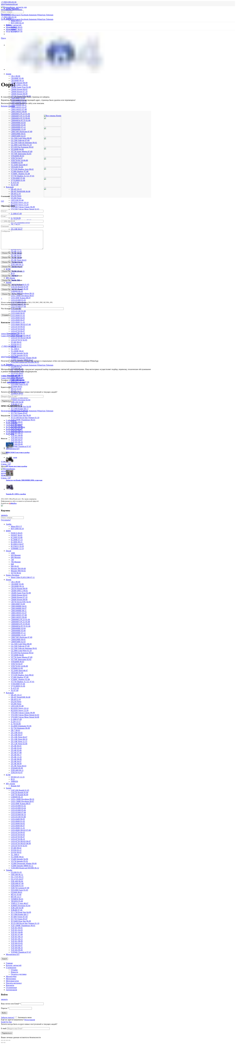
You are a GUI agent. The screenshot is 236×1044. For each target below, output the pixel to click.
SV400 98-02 (16, 342)
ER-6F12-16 (16, 194)
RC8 (13, 273)
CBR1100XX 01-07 (19, 107)
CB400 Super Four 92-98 (21, 87)
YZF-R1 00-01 (17, 928)
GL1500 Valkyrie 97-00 (20, 140)
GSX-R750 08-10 (18, 839)
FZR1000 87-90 (17, 883)
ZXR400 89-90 (17, 768)
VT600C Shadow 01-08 (20, 174)
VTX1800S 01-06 (18, 180)
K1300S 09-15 (16, 542)
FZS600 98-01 (16, 386)
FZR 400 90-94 (17, 881)
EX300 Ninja (16, 198)
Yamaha (9, 870)
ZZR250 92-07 (17, 772)
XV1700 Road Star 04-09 (21, 912)
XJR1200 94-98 (17, 402)
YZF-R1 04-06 (17, 932)
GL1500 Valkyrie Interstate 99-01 (24, 143)
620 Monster (16, 555)
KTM (8, 269)
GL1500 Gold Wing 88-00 (21, 138)
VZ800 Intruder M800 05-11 (22, 866)
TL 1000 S (15, 349)
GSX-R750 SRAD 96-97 (21, 841)
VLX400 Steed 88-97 (19, 165)
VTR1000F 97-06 (18, 178)
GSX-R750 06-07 (18, 331)
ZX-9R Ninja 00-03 (18, 260)
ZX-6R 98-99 (16, 759)
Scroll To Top (6, 1022)
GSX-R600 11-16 (18, 322)
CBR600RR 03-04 (18, 123)
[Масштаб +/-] (9, 1040)
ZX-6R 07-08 (16, 753)
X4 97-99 (14, 185)
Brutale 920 (15, 786)
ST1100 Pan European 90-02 (22, 147)
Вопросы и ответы (14, 429)
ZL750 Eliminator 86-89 (20, 728)
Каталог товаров (8, 106)
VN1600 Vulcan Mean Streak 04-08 (25, 717)
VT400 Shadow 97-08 (19, 171)
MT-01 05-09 (16, 389)
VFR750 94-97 (17, 158)
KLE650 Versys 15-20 (19, 205)
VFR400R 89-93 (17, 156)
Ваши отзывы (11, 423)
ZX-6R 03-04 (16, 748)
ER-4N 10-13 (16, 189)
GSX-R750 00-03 (18, 327)
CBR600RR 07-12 (18, 127)
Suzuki (8, 282)
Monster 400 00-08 (18, 568)
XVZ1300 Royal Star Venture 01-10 (25, 418)
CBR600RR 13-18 (18, 129)
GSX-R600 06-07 (18, 320)
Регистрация (29, 1020)
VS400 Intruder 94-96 (19, 353)
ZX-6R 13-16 (16, 251)
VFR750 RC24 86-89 (19, 160)
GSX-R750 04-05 (18, 329)
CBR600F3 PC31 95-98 (20, 116)
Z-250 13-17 (16, 721)
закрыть (4, 515)
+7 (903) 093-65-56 (8, 346)
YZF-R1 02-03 (17, 930)
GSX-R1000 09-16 (18, 815)
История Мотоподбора (15, 427)
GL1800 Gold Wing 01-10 (21, 145)
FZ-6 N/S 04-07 (17, 373)
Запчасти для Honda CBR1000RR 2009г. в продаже (24, 480)
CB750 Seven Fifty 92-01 (21, 602)
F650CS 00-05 (16, 27)
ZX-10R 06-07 (16, 229)
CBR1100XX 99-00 (19, 112)
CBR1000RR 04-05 (19, 606)
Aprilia (8, 18)
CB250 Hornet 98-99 (19, 83)
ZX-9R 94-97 (16, 256)
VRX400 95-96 (17, 167)
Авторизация (11, 990)
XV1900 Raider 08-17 (19, 409)
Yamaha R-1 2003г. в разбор (16, 494)
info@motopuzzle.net (9, 4)
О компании (11, 420)
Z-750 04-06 (16, 218)
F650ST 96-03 (16, 29)
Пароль (5, 1008)
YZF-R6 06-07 (17, 440)
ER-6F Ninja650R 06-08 (20, 191)
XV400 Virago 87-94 (19, 917)
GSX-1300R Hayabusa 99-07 (22, 296)
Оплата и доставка (14, 425)
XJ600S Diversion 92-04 (20, 400)
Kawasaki (10, 187)
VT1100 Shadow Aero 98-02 (22, 169)
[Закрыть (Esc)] (2, 1040)
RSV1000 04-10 (17, 23)
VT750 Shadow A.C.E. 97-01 (22, 176)
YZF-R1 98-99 (17, 435)
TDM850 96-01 (17, 393)
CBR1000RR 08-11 (18, 611)
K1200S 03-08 (16, 537)
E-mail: (4, 1028)
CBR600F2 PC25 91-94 (20, 114)
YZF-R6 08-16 (17, 442)
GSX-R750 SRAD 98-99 (21, 338)
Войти (4, 1013)
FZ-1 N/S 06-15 (17, 877)
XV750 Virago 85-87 (19, 413)
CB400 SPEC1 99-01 (19, 85)
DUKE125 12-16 (17, 777)
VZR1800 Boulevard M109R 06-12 (25, 362)
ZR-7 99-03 (15, 225)
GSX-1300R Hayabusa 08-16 (22, 799)
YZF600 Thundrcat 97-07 (21, 446)
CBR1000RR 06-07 (19, 608)
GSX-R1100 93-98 (18, 311)
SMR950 (14, 781)
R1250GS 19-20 (17, 546)
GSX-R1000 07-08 (18, 307)
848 (12, 564)
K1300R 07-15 (17, 540)
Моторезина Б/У (13, 954)
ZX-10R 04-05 (16, 733)
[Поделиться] (4, 1040)
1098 (13, 553)
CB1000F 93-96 (17, 78)
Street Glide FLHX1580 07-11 (23, 577)
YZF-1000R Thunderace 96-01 (23, 420)
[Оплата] (2, 506)
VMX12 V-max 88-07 (19, 903)
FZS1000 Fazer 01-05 (19, 384)
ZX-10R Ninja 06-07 (19, 737)
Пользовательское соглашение (18, 431)
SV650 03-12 (16, 344)
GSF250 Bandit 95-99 (19, 287)
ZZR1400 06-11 (17, 265)
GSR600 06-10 (17, 291)
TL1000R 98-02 (17, 351)
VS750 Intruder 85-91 (19, 355)
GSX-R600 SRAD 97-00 (21, 324)
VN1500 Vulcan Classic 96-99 (23, 207)
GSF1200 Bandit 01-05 (20, 790)
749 (12, 560)
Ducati (8, 551)
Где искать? (6, 14)
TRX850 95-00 (17, 901)
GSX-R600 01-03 (18, 316)
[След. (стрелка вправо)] (4, 1042)
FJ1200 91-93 (16, 367)
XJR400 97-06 (16, 404)
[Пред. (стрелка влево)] (2, 1042)
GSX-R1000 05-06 (18, 810)
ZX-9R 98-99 (16, 764)
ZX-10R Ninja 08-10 (19, 739)
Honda (8, 74)
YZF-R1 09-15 (17, 433)
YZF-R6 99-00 (17, 444)
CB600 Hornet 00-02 (19, 89)
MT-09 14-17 (16, 897)
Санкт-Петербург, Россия (11, 377)
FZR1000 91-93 (17, 886)
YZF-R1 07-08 (17, 934)
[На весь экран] (7, 1040)
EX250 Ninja (16, 196)
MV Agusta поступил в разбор (16, 466)
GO (2, 201)
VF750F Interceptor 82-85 (21, 154)
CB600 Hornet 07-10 (19, 92)
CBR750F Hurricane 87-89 (21, 131)
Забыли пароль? (7, 1017)
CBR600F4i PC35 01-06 (20, 120)
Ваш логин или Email (10, 1004)
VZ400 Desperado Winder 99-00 (24, 358)
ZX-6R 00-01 (16, 746)
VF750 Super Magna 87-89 (21, 151)
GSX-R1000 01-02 (18, 300)
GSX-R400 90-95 (18, 313)
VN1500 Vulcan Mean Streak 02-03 (25, 209)
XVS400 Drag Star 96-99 (21, 415)
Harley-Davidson (12, 575)
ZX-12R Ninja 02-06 (19, 744)
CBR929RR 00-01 (18, 134)
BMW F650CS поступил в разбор (18, 452)
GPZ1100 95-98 (17, 200)
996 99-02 (15, 566)
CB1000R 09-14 (17, 80)
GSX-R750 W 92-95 (19, 340)
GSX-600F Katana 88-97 (21, 298)
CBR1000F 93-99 (18, 604)
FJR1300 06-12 (17, 874)
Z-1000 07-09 (16, 214)
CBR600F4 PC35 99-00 (20, 118)
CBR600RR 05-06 (18, 125)
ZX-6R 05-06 (16, 750)
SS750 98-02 (16, 573)
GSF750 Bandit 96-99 (19, 795)
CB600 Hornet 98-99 (19, 94)
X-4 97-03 (15, 182)
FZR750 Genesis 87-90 (20, 888)
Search (4, 453)
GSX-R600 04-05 (18, 318)
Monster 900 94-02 (18, 571)
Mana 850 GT (16, 21)
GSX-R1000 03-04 (18, 808)
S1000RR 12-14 (17, 549)
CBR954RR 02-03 (18, 136)
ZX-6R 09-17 (16, 755)
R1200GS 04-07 (17, 544)
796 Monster (16, 562)
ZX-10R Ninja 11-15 (19, 741)
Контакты (10, 434)
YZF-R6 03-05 (17, 437)
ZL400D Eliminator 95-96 (21, 726)
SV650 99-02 (16, 852)
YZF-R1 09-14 (17, 937)
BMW (8, 531)
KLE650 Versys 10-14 (19, 202)
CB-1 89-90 (15, 76)
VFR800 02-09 (17, 163)
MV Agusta (10, 278)
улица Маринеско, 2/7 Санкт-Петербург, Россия (11, 335)
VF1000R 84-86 (17, 149)
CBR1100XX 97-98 (19, 109)
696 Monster (16, 557)
